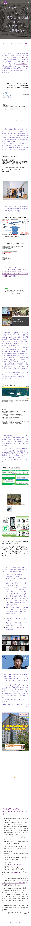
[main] (15, 20)
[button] (2, 2)
